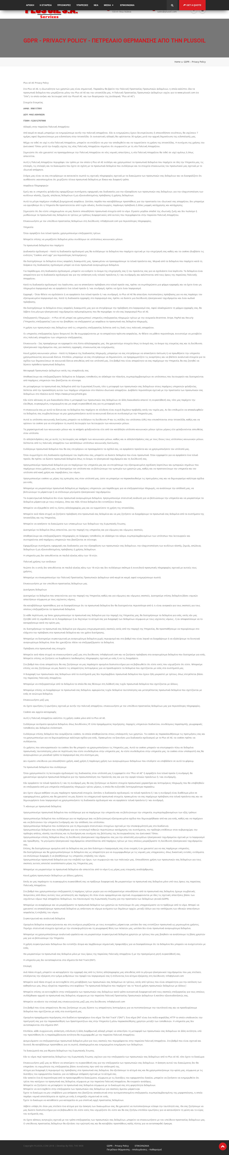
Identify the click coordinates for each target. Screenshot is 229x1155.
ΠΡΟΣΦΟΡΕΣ (64, 5)
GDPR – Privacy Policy (118, 1145)
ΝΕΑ (96, 5)
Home (177, 61)
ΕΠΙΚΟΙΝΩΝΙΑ (127, 5)
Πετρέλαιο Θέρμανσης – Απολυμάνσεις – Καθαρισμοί (134, 1149)
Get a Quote (193, 5)
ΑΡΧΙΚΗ (30, 5)
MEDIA (107, 5)
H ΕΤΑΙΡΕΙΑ (46, 5)
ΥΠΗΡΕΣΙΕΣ (82, 5)
